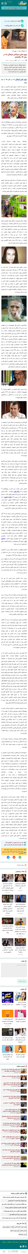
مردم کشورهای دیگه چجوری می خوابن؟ (20, 1020)
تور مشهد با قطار (14, 1231)
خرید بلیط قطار (22, 1234)
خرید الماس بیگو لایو (7, 1004)
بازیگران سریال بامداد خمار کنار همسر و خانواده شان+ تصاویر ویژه (7, 929)
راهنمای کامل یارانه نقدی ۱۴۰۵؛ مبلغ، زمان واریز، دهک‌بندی (13, 852)
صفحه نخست (23, 1242)
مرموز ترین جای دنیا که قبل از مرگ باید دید (7, 1039)
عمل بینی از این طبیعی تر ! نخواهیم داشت (14, 842)
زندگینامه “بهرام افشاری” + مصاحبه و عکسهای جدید (7, 950)
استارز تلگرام (23, 1231)
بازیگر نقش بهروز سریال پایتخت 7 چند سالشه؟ (20, 950)
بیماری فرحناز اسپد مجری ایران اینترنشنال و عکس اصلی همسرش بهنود (20, 907)
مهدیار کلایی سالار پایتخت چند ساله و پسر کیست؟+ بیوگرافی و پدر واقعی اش (20, 930)
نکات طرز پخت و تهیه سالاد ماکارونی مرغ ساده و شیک (14, 1197)
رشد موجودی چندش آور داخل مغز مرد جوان (14, 845)
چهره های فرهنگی (21, 79)
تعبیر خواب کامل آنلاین (20, 1227)
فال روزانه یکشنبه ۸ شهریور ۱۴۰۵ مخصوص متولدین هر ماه (7, 1021)
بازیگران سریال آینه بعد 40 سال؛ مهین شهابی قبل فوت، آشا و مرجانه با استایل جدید (7, 887)
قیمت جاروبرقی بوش (8, 1227)
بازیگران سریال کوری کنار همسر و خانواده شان (20, 886)
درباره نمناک (15, 1242)
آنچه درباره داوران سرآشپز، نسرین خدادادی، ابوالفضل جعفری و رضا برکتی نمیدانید (8, 908)
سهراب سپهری (8, 497)
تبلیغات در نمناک (6, 1242)
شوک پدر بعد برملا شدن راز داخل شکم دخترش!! (20, 1040)
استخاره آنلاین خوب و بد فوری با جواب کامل (14, 849)
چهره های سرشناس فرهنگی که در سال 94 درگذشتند (15, 55)
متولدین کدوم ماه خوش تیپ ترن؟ (20, 1056)
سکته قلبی (16, 492)
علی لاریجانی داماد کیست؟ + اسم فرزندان (17, 1200)
